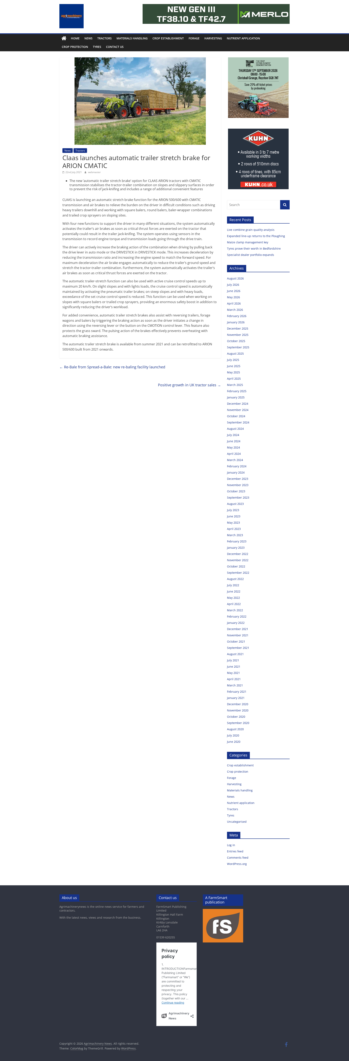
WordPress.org (237, 864)
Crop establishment (168, 38)
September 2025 (238, 347)
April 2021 (234, 679)
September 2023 (238, 497)
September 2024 (238, 422)
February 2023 (236, 541)
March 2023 (235, 535)
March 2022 (235, 610)
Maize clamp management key (248, 242)
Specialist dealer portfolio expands (251, 255)
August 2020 (235, 729)
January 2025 (236, 397)
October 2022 (236, 566)
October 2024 (236, 416)
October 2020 (236, 717)
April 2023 (234, 529)
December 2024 (237, 403)
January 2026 (236, 322)
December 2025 (237, 328)
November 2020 (237, 710)
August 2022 (235, 579)
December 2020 (237, 704)
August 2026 (235, 278)
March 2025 (235, 385)
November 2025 (237, 335)
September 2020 (238, 723)
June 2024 (233, 441)
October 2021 (236, 641)
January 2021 (236, 698)
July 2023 (233, 510)
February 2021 (236, 691)
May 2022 (233, 598)
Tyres (97, 47)
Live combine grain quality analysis (250, 230)
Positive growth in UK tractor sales (189, 384)
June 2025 (233, 366)
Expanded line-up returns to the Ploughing (256, 236)
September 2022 (238, 573)
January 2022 (236, 623)
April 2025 (234, 378)
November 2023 (237, 485)
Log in (231, 845)
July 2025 (233, 360)
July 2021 (233, 660)
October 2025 (236, 341)
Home (75, 38)
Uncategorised (237, 822)
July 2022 (233, 585)
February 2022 (236, 616)
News (88, 38)
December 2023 (237, 479)
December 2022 (237, 554)
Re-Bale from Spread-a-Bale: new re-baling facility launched (112, 367)
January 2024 (236, 472)
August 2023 (235, 504)
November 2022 (237, 560)
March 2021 (235, 685)
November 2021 (237, 635)
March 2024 (235, 460)
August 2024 (235, 429)
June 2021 (233, 666)
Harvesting (213, 38)
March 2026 (235, 310)
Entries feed (235, 851)
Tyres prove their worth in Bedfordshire (254, 248)
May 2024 (233, 447)
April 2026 (234, 303)
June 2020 (233, 742)
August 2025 (235, 353)
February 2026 (236, 316)
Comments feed (237, 857)
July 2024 (233, 435)
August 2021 (235, 654)
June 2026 (233, 291)
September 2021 (238, 648)
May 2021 (233, 673)
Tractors (104, 38)
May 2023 (233, 522)
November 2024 (237, 410)
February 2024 (236, 466)
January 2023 (236, 547)
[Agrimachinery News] (63, 38)
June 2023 (233, 516)
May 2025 (233, 372)
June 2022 (233, 591)
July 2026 (233, 285)
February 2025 (236, 391)
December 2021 (237, 629)
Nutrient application (243, 38)
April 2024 (234, 454)
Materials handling (132, 38)
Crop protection (75, 47)
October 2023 (236, 491)
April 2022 (234, 604)
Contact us (115, 47)
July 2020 (233, 735)
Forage (194, 38)
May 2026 (233, 297)
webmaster (94, 172)
